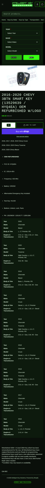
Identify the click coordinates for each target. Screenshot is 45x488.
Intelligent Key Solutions (18, 478)
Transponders (34, 20)
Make (8, 38)
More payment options (22, 136)
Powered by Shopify (32, 478)
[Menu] (2, 4)
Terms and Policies (22, 482)
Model (8, 47)
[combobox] (22, 33)
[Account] (37, 4)
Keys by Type (23, 20)
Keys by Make (12, 20)
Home (4, 20)
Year (8, 29)
